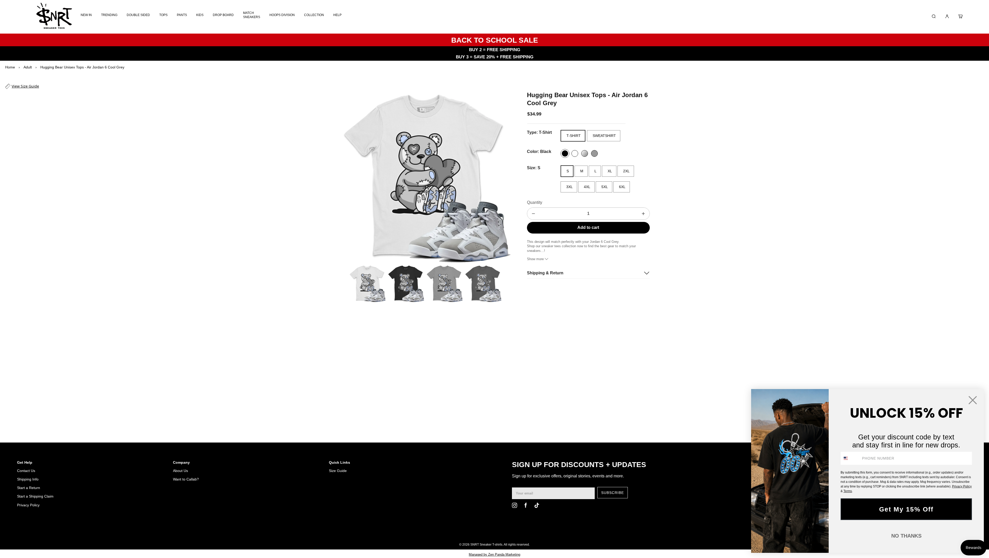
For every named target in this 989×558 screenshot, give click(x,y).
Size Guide (338, 471)
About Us (180, 471)
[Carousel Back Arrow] (342, 283)
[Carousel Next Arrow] (504, 177)
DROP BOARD (223, 15)
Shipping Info (28, 479)
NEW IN (86, 15)
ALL (721, 531)
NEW (734, 531)
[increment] (643, 214)
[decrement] (533, 214)
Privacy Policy (28, 505)
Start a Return (28, 488)
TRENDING (109, 15)
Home (10, 67)
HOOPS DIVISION (282, 15)
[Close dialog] (973, 400)
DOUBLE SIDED (138, 15)
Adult (28, 67)
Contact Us (26, 471)
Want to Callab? (186, 479)
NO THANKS (906, 536)
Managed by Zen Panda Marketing (494, 554)
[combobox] (850, 458)
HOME (707, 531)
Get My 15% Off (906, 509)
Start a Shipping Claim (35, 496)
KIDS (199, 15)
